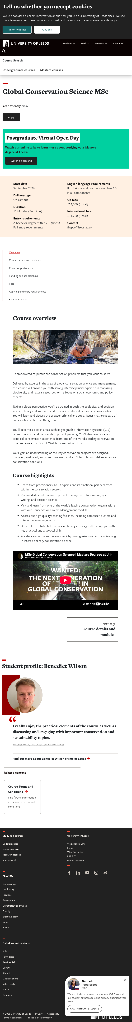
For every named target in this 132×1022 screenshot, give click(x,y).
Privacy (38, 1013)
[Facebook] (69, 873)
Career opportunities (21, 268)
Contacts (7, 995)
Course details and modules (25, 260)
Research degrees (12, 854)
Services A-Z (9, 962)
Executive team (10, 916)
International (9, 860)
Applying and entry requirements (27, 291)
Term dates (8, 956)
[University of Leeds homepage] (26, 43)
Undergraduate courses (19, 70)
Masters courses (51, 70)
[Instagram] (96, 873)
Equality (6, 911)
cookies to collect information (32, 15)
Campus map (9, 884)
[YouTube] (87, 873)
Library (6, 967)
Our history (8, 889)
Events (6, 927)
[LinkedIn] (78, 873)
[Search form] (4, 51)
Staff (83, 43)
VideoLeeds (9, 984)
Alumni (116, 43)
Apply (11, 117)
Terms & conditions (12, 1017)
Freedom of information (39, 1017)
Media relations (10, 978)
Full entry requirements (28, 227)
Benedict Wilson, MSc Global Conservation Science (38, 744)
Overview (14, 252)
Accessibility (53, 1013)
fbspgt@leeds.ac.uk (79, 227)
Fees (11, 284)
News (5, 922)
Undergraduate (10, 843)
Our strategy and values (15, 905)
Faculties (99, 43)
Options (47, 29)
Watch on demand (21, 161)
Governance (9, 900)
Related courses (18, 299)
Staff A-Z (7, 989)
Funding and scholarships (23, 276)
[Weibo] (105, 873)
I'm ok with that (17, 29)
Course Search (13, 60)
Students (67, 43)
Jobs (5, 951)
